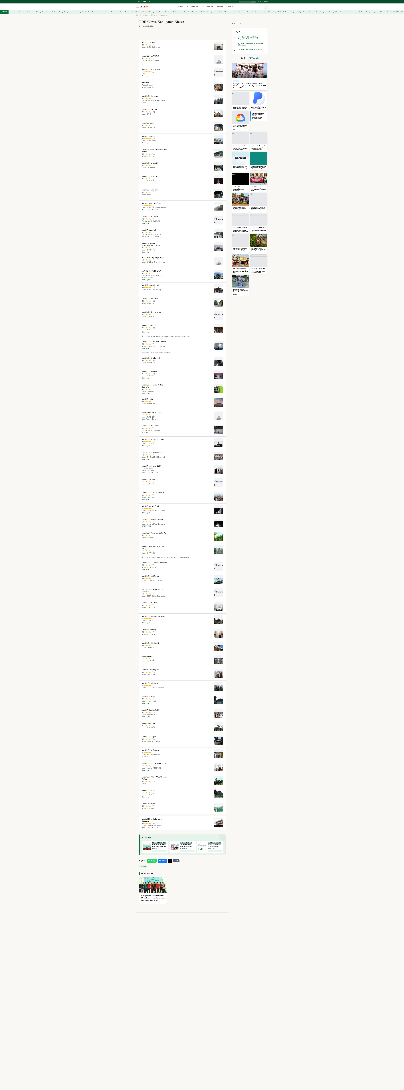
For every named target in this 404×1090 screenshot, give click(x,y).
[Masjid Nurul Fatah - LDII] (160, 140)
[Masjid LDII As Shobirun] (160, 753)
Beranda (180, 7)
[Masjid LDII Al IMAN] (160, 180)
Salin (176, 861)
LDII (142, 6)
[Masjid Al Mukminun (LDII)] (160, 469)
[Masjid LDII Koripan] (160, 740)
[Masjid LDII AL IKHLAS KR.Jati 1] (160, 767)
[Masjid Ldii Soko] (160, 126)
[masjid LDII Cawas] (160, 46)
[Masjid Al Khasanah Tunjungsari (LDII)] (160, 552)
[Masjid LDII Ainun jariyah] (160, 193)
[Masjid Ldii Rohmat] (160, 483)
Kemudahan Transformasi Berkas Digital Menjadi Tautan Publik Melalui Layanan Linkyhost (80, 12)
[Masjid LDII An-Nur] (160, 794)
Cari (254, 1)
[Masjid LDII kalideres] (160, 113)
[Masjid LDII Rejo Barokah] (160, 361)
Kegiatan (220, 7)
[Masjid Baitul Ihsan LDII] (160, 727)
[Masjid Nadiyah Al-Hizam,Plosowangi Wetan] (160, 248)
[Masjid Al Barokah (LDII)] (160, 673)
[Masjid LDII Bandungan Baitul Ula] (160, 536)
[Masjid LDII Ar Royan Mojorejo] (160, 496)
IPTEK (203, 7)
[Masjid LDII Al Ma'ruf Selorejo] (160, 443)
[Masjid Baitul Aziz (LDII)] (160, 510)
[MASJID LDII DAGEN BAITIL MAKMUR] (160, 593)
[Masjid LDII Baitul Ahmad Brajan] (160, 620)
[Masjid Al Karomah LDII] (160, 289)
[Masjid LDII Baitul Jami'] (160, 646)
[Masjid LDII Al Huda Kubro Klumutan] (160, 823)
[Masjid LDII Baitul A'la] (160, 687)
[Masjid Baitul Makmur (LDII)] (160, 416)
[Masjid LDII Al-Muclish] (160, 166)
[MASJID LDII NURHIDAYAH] (160, 275)
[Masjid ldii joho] (160, 660)
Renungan (194, 7)
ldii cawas (146, 15)
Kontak (265, 1)
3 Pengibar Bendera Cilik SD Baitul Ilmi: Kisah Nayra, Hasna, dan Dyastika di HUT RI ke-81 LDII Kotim (216, 12)
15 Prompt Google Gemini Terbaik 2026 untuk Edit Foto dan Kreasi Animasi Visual (341, 12)
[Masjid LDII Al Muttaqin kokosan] (160, 347)
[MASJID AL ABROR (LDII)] (160, 73)
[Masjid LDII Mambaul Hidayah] (160, 523)
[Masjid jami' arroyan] (160, 700)
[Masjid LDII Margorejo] (160, 375)
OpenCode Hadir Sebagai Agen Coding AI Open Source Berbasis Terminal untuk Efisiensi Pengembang (147, 12)
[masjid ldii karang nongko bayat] (160, 261)
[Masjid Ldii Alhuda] (160, 807)
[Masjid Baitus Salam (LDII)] (160, 207)
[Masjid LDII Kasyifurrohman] (160, 315)
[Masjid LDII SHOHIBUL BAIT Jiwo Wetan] (160, 780)
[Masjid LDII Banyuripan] (160, 99)
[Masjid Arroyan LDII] (160, 331)
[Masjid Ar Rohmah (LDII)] (160, 633)
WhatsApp (151, 861)
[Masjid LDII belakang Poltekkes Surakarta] (160, 389)
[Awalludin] (160, 86)
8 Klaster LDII (229, 7)
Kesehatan (210, 7)
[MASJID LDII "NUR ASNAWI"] (160, 456)
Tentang (259, 1)
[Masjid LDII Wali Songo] (160, 579)
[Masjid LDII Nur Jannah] (160, 429)
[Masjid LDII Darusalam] (160, 220)
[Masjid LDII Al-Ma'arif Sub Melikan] (160, 567)
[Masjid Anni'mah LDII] (160, 233)
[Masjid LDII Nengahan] (160, 302)
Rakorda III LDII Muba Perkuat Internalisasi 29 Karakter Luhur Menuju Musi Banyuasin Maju (281, 12)
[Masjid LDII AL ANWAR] (160, 59)
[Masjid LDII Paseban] (160, 606)
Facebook (162, 861)
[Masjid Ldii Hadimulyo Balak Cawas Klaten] (160, 153)
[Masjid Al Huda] (160, 402)
